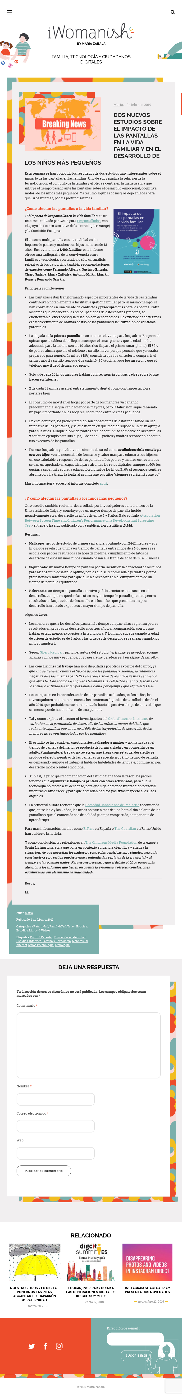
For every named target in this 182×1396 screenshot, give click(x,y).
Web (20, 1140)
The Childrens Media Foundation (111, 842)
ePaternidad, (40, 926)
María (118, 104)
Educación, (61, 937)
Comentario (27, 1006)
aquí (103, 483)
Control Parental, (41, 937)
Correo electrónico (33, 1113)
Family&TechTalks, (62, 926)
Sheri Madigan (52, 652)
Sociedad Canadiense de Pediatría (112, 805)
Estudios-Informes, (29, 941)
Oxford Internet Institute (127, 718)
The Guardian (125, 828)
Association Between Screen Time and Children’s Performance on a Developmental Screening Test (92, 520)
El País (88, 828)
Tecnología (62, 945)
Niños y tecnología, (41, 945)
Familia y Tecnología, (56, 941)
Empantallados (88, 220)
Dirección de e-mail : (123, 1328)
